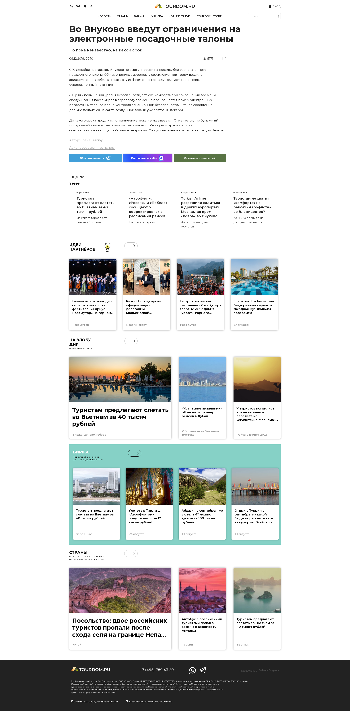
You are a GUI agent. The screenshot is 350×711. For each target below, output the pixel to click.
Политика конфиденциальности (94, 701)
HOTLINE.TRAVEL (179, 16)
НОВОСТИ (104, 16)
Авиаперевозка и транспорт (92, 147)
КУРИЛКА (156, 16)
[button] (127, 245)
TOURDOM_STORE (209, 16)
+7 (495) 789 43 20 (157, 670)
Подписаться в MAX (144, 158)
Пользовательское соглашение (149, 701)
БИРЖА (139, 16)
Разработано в (259, 670)
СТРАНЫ (123, 16)
